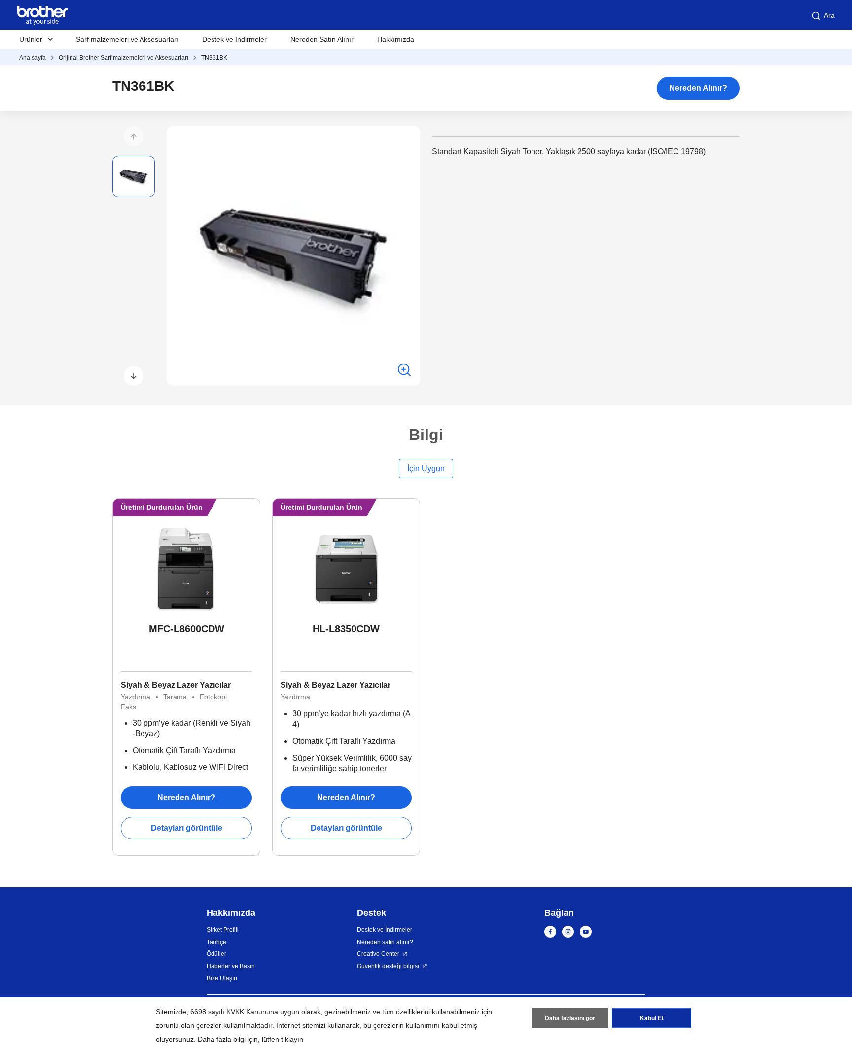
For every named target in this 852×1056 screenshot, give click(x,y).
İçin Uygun (426, 468)
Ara (829, 15)
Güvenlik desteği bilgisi (388, 966)
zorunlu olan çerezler (188, 1025)
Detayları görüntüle (186, 828)
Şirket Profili (223, 929)
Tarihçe (216, 942)
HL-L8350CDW (346, 628)
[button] (133, 136)
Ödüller (216, 953)
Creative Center (378, 953)
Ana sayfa (32, 57)
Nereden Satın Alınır (322, 39)
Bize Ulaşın (222, 978)
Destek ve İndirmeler (234, 39)
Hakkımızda (395, 39)
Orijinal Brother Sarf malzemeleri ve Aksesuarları (123, 57)
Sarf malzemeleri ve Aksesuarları (127, 39)
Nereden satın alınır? (385, 942)
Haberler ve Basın (231, 966)
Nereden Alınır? (698, 88)
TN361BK (214, 57)
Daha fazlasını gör (570, 1018)
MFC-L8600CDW (186, 628)
